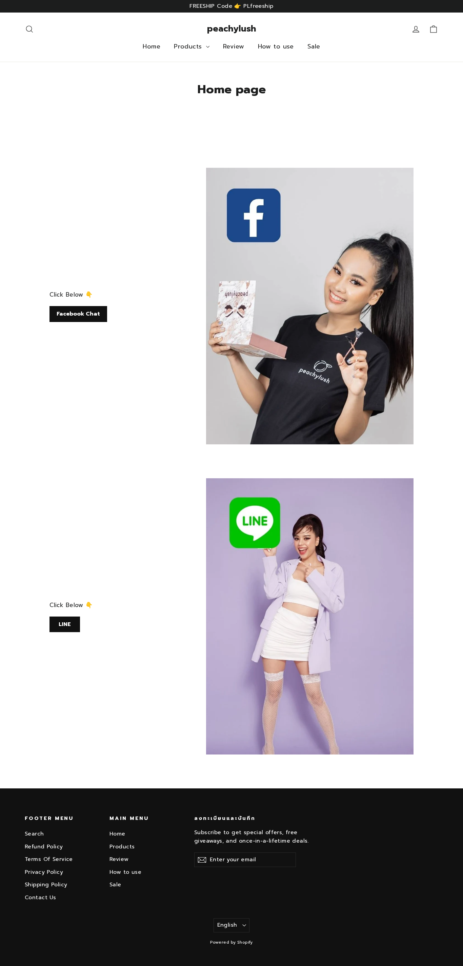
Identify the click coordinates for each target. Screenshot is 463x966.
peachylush (231, 28)
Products (189, 46)
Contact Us (40, 897)
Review (233, 46)
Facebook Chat (78, 314)
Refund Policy (44, 847)
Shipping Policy (46, 885)
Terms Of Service (49, 859)
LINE (65, 624)
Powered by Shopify (231, 942)
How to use (276, 46)
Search (34, 834)
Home (151, 46)
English (227, 925)
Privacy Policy (44, 872)
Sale (313, 46)
